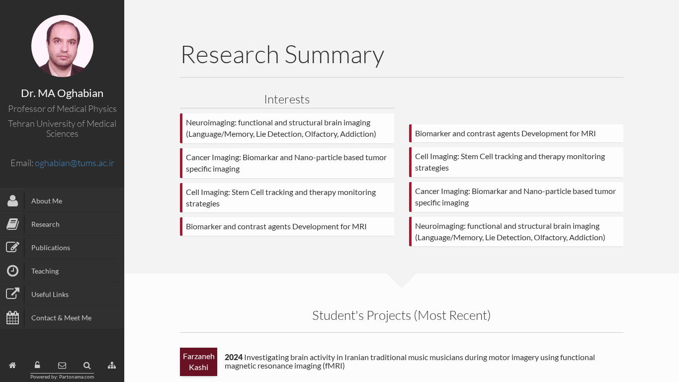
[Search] (87, 365)
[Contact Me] (62, 365)
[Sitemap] (112, 365)
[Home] (12, 365)
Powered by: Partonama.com (62, 377)
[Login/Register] (37, 365)
